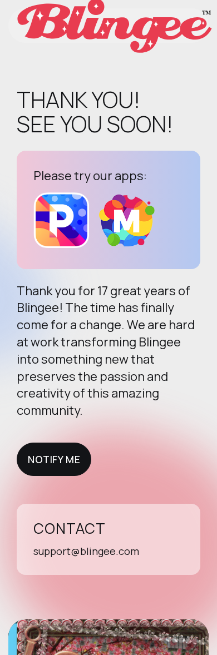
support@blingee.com (86, 551)
